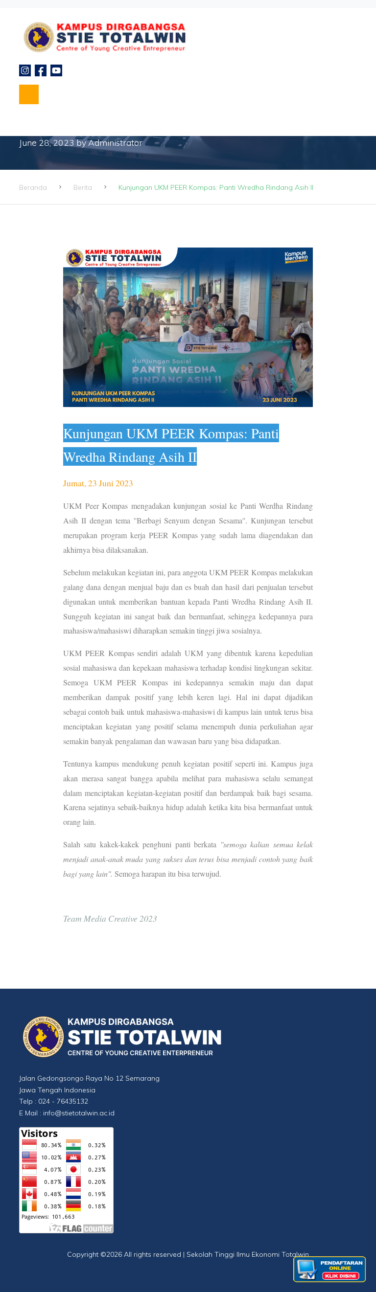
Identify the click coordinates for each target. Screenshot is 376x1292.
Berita (82, 187)
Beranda (33, 187)
